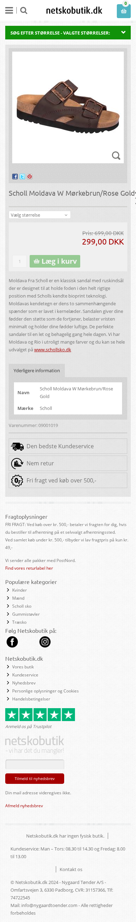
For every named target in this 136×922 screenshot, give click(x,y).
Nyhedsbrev (24, 683)
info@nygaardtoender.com (49, 905)
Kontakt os (71, 869)
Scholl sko (21, 606)
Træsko (19, 622)
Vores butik (23, 667)
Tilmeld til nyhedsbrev (35, 778)
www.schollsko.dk (52, 349)
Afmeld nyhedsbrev (24, 806)
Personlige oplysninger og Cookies (45, 691)
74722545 (20, 897)
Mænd (18, 598)
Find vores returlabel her (29, 568)
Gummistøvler (26, 614)
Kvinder (19, 590)
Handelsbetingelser (31, 699)
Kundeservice (25, 675)
